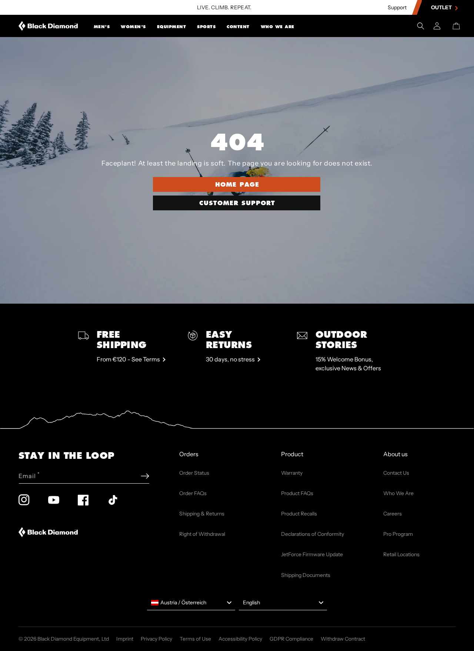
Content (238, 26)
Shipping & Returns (201, 513)
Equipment (171, 26)
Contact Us (396, 473)
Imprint (124, 638)
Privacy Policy (156, 638)
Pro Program (398, 534)
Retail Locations (401, 554)
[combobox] (191, 602)
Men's (102, 26)
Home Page (237, 184)
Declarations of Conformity (312, 534)
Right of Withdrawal (202, 534)
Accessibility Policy (240, 638)
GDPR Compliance (291, 638)
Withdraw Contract (343, 638)
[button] (102, 26)
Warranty (292, 473)
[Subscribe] (145, 476)
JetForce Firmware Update (312, 554)
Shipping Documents (305, 575)
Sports (206, 26)
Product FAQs (297, 493)
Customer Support (237, 202)
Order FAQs (193, 493)
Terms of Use (195, 638)
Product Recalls (299, 513)
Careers (392, 513)
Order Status (194, 473)
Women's (133, 26)
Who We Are (277, 26)
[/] (48, 26)
